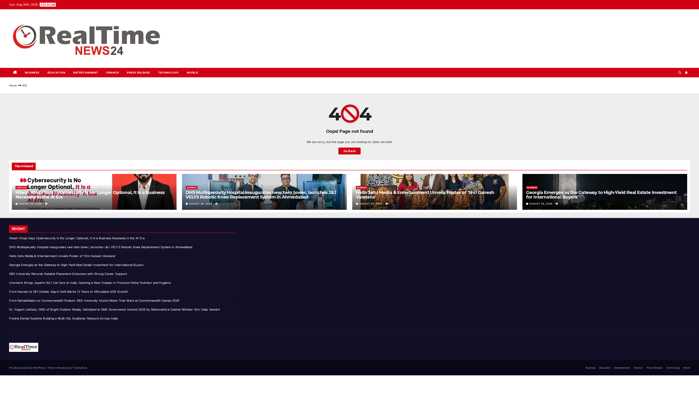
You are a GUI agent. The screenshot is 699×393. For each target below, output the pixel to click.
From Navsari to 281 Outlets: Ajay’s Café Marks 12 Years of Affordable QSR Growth (68, 291)
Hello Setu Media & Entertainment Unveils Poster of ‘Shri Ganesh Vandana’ (425, 195)
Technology (168, 72)
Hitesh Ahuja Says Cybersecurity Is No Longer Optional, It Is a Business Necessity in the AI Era (90, 195)
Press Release (138, 72)
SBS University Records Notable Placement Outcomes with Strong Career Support (68, 274)
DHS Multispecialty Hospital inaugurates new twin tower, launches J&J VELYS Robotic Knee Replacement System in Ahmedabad (261, 195)
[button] (679, 72)
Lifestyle (22, 187)
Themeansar (80, 367)
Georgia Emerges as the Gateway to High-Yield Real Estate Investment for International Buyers (601, 195)
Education (56, 72)
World (192, 72)
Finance (112, 72)
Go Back (349, 151)
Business (32, 72)
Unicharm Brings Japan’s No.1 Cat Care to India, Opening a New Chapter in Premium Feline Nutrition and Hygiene (90, 283)
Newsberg (62, 367)
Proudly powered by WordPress (27, 367)
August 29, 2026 (31, 203)
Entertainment (85, 72)
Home (13, 85)
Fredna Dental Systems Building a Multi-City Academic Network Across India (63, 318)
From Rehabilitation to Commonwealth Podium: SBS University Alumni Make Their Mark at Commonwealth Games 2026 (94, 300)
